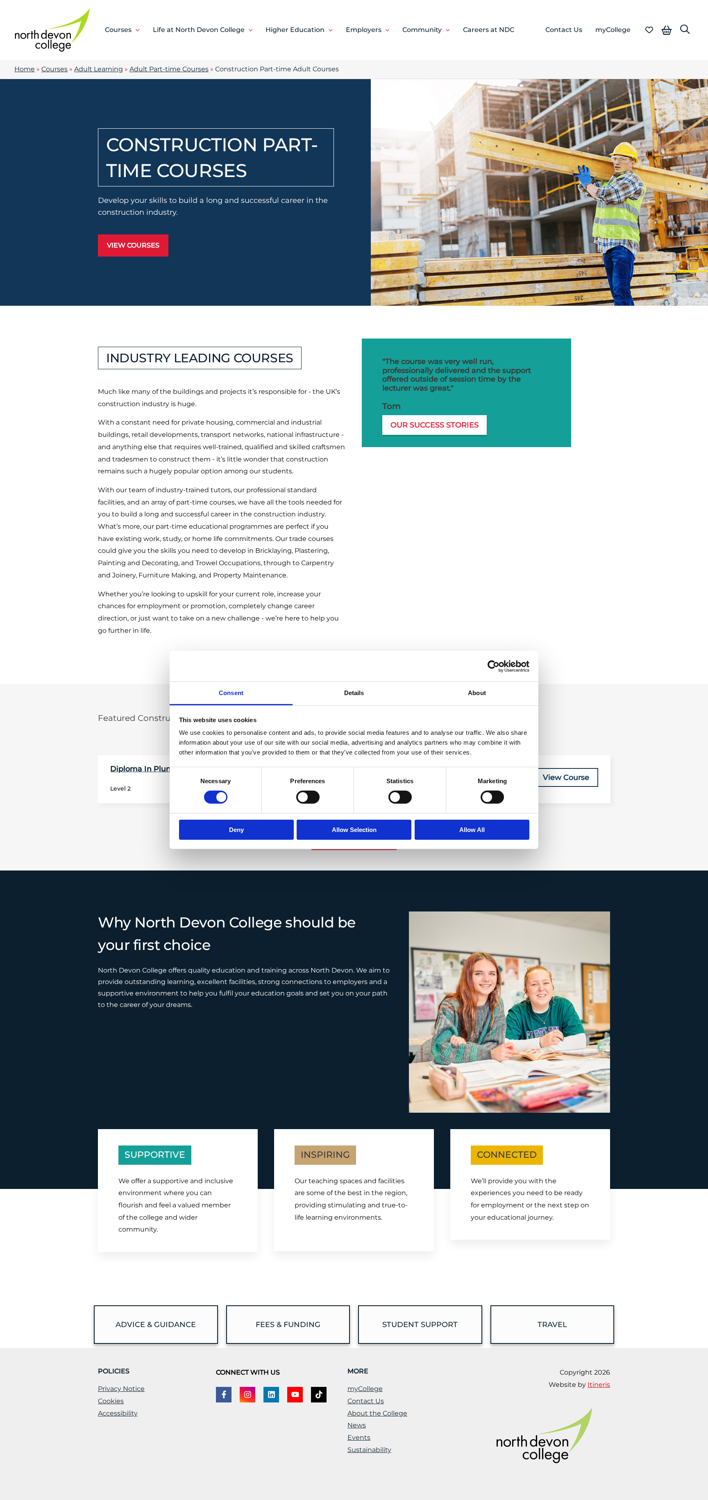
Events (358, 1437)
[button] (136, 30)
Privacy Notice (121, 1389)
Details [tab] (354, 692)
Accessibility (118, 1413)
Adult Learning (98, 69)
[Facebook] (223, 1394)
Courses (54, 69)
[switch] (308, 797)
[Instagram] (247, 1394)
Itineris (599, 1385)
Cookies (111, 1401)
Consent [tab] (231, 692)
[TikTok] (319, 1394)
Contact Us (365, 1401)
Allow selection (354, 829)
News (356, 1425)
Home (24, 69)
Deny (236, 829)
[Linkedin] (271, 1394)
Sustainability (369, 1450)
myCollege (365, 1389)
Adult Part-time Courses (169, 69)
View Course (566, 777)
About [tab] (477, 692)
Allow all (472, 829)
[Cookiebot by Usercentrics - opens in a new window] (493, 666)
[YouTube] (295, 1394)
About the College (377, 1413)
